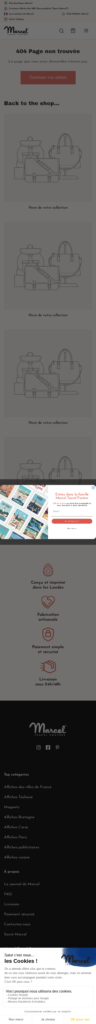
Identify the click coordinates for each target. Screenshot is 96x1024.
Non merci (72, 528)
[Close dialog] (93, 487)
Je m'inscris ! (72, 521)
